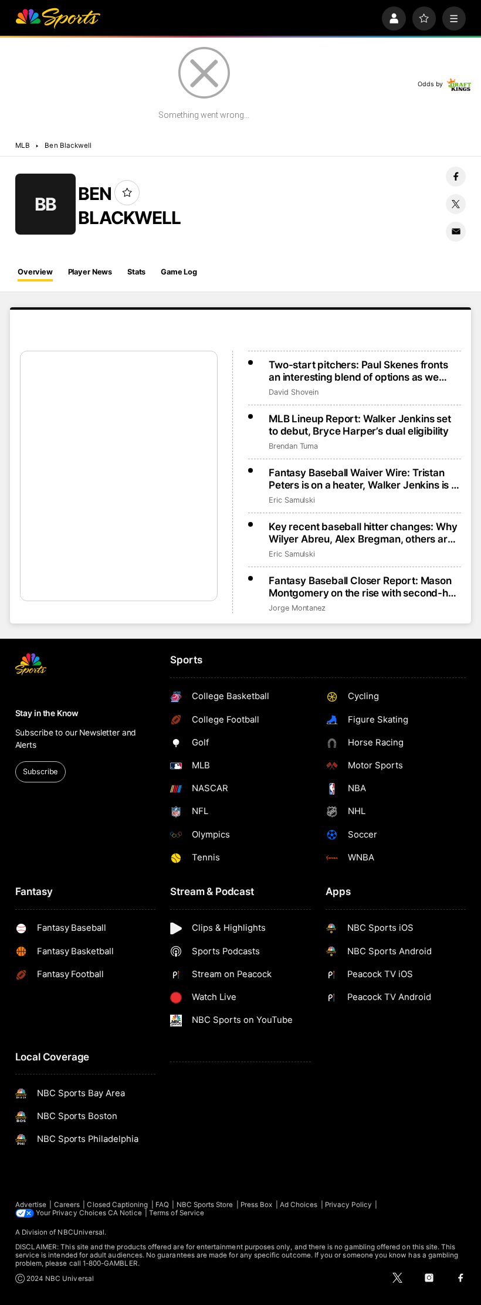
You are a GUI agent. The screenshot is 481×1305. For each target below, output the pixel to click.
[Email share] (456, 232)
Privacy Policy (348, 1205)
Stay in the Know (47, 713)
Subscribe (40, 771)
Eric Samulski (292, 500)
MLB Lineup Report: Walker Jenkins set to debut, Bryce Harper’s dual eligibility (360, 424)
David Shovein (294, 392)
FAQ (162, 1205)
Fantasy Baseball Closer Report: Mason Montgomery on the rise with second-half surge (364, 586)
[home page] (57, 18)
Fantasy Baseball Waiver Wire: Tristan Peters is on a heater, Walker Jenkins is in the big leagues (364, 478)
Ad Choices (299, 1205)
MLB (22, 145)
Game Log (179, 271)
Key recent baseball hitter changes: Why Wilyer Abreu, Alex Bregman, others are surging (363, 532)
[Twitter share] (456, 204)
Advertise (31, 1205)
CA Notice (125, 1213)
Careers (67, 1205)
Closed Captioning (117, 1205)
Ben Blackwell (68, 145)
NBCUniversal (80, 1232)
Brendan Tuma (293, 446)
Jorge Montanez (297, 608)
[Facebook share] (456, 177)
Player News (90, 271)
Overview (35, 271)
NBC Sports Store (205, 1205)
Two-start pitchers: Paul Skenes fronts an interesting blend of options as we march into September (358, 370)
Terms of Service (176, 1213)
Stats (136, 271)
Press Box (256, 1205)
